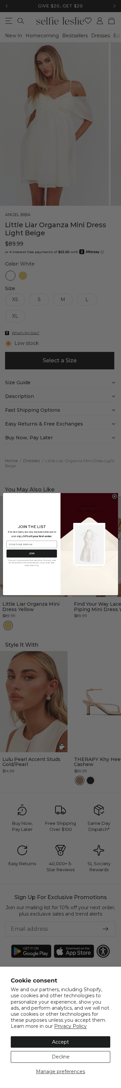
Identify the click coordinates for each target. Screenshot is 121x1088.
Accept (60, 1042)
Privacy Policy (70, 1026)
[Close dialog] (115, 496)
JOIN (32, 553)
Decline (61, 1057)
